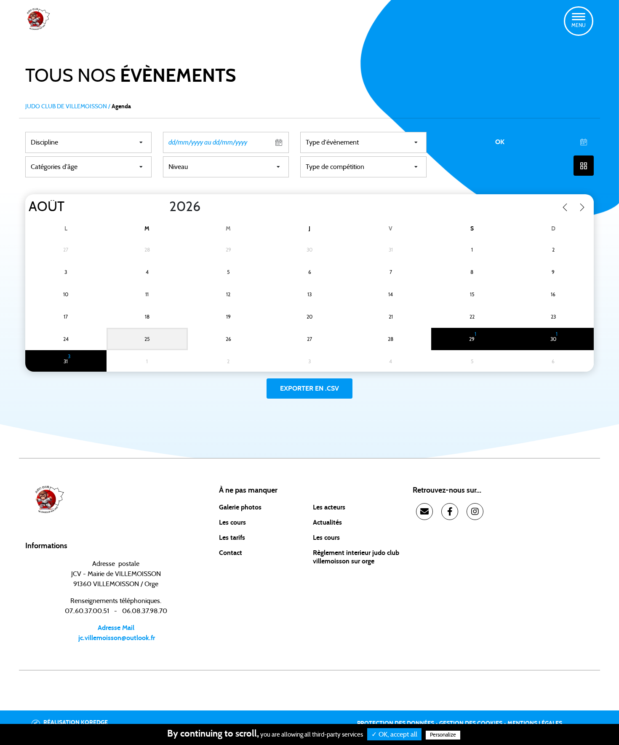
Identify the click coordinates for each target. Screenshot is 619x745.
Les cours (232, 522)
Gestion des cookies (470, 723)
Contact (230, 552)
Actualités (327, 522)
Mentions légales (534, 723)
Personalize (443, 735)
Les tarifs (232, 537)
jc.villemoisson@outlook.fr (116, 638)
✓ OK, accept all (394, 734)
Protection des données (395, 723)
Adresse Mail (116, 627)
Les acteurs (329, 507)
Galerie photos (240, 507)
